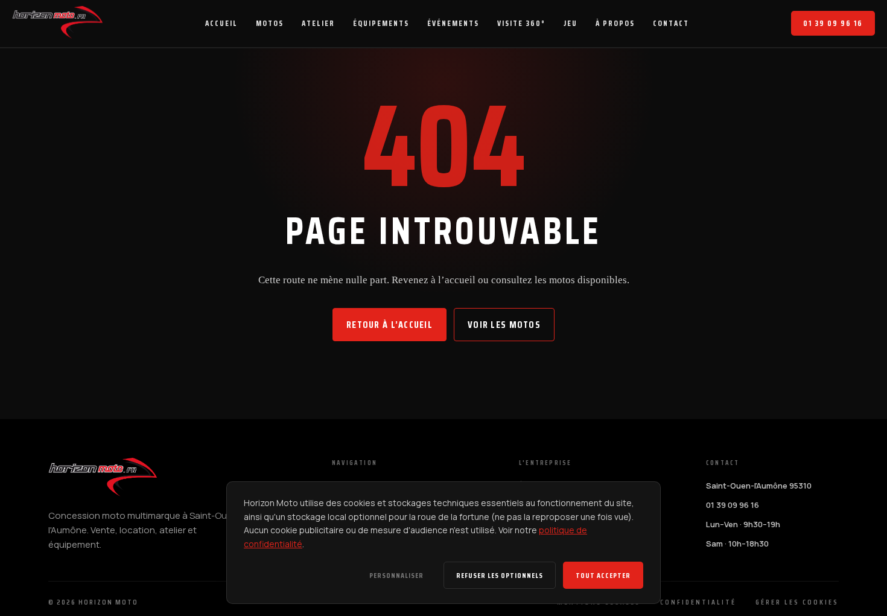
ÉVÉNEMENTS (453, 23)
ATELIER (318, 23)
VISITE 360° (521, 23)
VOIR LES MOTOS (504, 324)
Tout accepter (603, 575)
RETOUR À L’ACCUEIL (389, 324)
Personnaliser (396, 575)
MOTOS (270, 23)
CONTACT (671, 23)
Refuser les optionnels (499, 575)
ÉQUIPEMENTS (381, 23)
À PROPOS (615, 23)
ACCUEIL (221, 23)
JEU (570, 23)
